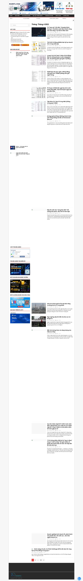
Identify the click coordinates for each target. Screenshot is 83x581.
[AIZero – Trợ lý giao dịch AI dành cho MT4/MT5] (12, 148)
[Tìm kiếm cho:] (20, 25)
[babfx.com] (41, 13)
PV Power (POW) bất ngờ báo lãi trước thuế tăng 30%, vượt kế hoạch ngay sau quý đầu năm (59, 89)
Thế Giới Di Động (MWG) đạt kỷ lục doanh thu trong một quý (60, 43)
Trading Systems (49, 15)
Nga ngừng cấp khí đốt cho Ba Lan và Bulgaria (58, 317)
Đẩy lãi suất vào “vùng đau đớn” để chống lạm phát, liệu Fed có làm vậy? (58, 210)
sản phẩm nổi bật (15, 49)
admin (57, 32)
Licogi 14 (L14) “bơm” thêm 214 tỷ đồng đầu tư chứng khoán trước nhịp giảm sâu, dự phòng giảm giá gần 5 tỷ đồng (59, 57)
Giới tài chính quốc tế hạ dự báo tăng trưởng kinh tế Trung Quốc (58, 304)
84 (40, 560)
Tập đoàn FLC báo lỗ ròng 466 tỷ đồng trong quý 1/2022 (58, 102)
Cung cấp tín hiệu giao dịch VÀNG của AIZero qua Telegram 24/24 (23, 154)
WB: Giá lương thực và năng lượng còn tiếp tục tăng (59, 331)
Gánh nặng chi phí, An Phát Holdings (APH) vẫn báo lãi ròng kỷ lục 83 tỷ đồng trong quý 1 (51, 549)
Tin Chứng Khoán (26, 15)
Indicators (58, 15)
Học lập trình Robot (38, 15)
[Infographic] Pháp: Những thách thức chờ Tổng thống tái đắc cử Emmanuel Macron (59, 117)
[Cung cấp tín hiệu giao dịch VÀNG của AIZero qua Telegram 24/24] (12, 242)
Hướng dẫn (66, 15)
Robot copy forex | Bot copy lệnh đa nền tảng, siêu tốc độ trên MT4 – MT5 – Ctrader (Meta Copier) (22, 54)
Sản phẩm (17, 15)
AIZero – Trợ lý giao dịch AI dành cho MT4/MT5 (22, 147)
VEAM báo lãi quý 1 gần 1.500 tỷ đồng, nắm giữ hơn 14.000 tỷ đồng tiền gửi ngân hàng (58, 73)
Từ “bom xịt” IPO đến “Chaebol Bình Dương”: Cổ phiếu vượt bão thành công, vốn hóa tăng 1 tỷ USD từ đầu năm (59, 29)
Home (11, 15)
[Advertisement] (41, 567)
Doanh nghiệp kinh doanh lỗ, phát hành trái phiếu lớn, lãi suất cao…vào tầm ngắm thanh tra (59, 535)
